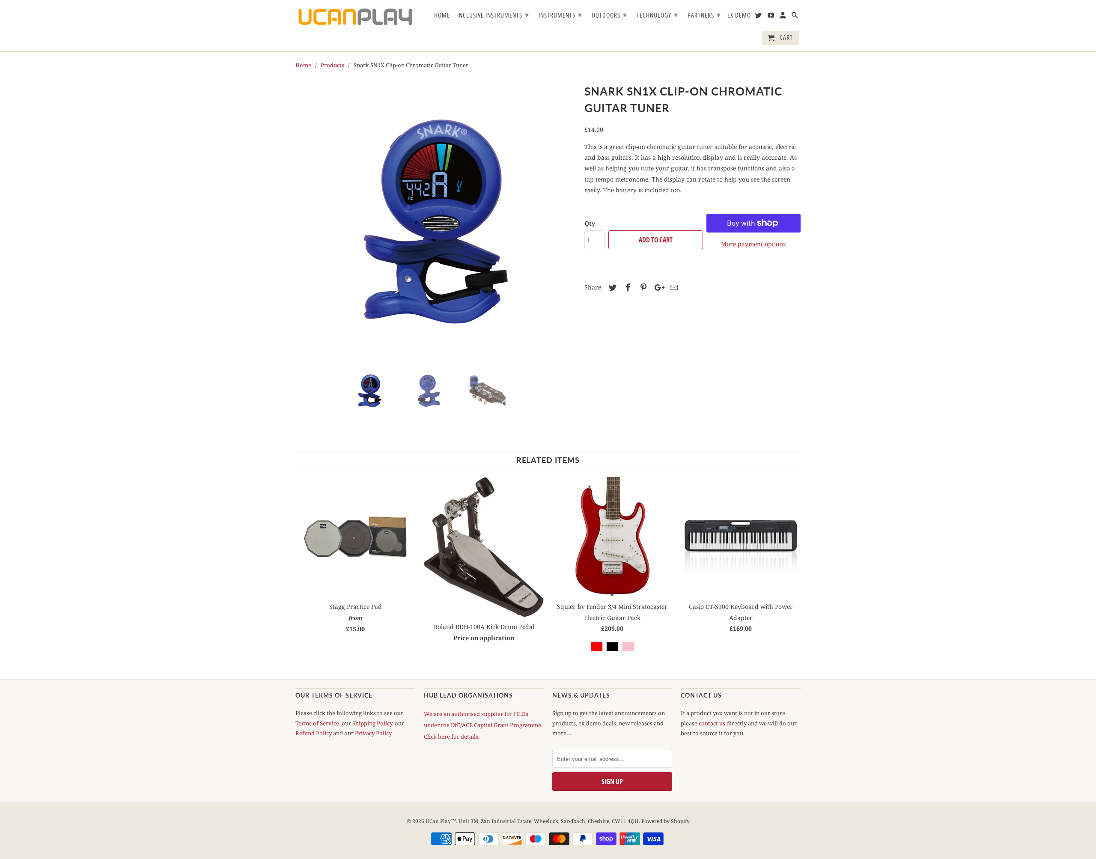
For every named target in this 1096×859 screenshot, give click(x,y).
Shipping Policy (372, 723)
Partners (704, 14)
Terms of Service (317, 723)
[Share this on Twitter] (611, 287)
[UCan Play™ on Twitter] (759, 17)
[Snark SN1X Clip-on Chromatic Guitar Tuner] (435, 221)
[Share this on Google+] (657, 287)
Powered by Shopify (665, 821)
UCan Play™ (441, 821)
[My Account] (783, 17)
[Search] (795, 17)
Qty (589, 223)
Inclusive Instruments (493, 14)
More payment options (753, 244)
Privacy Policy (373, 733)
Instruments (560, 14)
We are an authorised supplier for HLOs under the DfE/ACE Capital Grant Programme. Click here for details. (483, 725)
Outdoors (609, 14)
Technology (657, 14)
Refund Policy (313, 733)
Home (442, 15)
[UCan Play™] (355, 16)
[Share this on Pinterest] (642, 287)
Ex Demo (739, 15)
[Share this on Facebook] (627, 287)
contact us (712, 723)
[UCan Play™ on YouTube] (771, 17)
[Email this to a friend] (672, 287)
